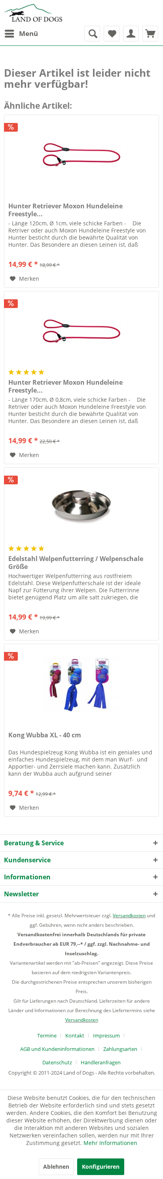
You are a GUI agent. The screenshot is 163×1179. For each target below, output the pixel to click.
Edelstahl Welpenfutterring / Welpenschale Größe (75, 563)
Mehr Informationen (110, 1143)
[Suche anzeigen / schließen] (92, 34)
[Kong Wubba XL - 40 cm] (81, 683)
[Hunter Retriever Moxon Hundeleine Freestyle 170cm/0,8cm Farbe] (81, 331)
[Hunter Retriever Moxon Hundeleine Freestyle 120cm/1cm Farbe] (81, 154)
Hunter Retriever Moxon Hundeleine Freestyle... (65, 210)
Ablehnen (56, 1166)
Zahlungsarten (120, 1048)
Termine (47, 1035)
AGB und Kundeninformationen (57, 1048)
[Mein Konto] (131, 34)
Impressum (106, 1035)
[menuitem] (21, 34)
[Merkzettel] (111, 34)
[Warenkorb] (150, 34)
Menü (28, 33)
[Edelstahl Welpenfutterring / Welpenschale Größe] (81, 507)
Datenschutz (57, 1062)
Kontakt (74, 1035)
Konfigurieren (100, 1166)
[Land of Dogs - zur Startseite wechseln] (33, 13)
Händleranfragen (101, 1062)
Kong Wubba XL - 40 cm (44, 735)
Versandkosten (129, 915)
